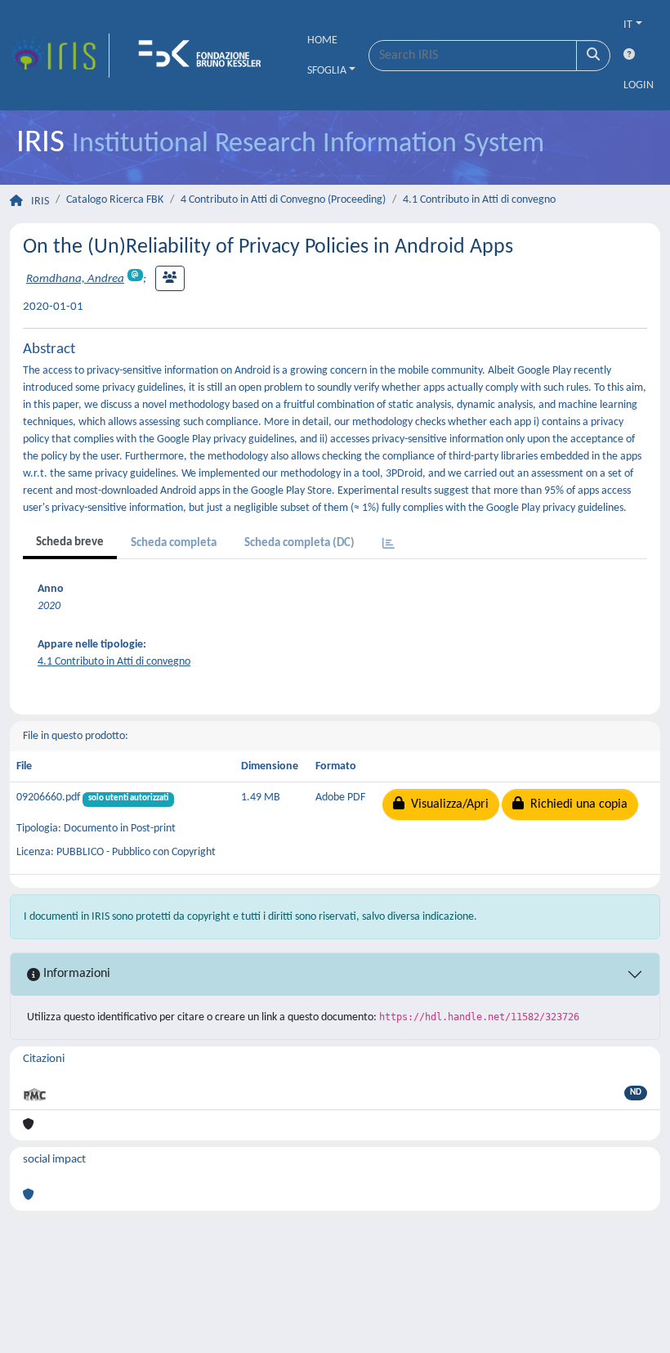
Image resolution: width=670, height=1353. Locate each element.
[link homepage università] (205, 56)
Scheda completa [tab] (174, 543)
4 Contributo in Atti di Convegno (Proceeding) (283, 200)
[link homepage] (59, 56)
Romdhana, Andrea (75, 279)
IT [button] (627, 25)
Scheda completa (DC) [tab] (299, 543)
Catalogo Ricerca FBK (114, 200)
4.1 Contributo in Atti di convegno (479, 200)
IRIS (40, 201)
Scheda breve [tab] (70, 542)
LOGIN (638, 85)
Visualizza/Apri (446, 804)
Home (322, 40)
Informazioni (75, 973)
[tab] (388, 545)
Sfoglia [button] (326, 71)
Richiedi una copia (576, 804)
